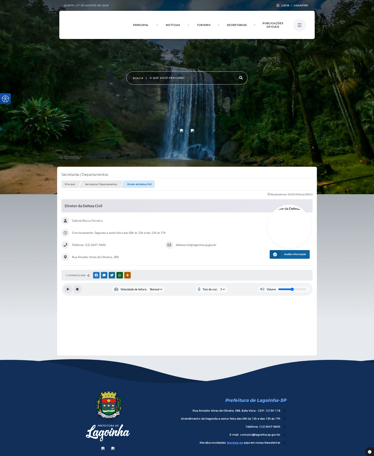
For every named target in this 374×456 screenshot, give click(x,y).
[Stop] (77, 289)
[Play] (68, 289)
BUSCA (138, 78)
